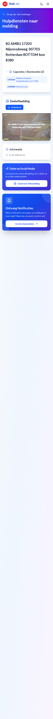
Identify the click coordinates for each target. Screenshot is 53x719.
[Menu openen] (48, 4)
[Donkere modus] (42, 4)
